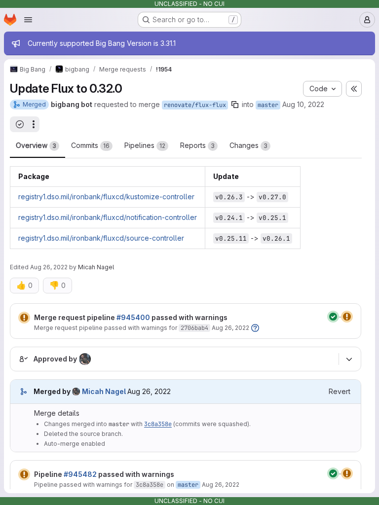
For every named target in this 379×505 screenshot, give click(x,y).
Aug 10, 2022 (303, 104)
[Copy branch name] (235, 104)
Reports (197, 145)
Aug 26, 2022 (49, 267)
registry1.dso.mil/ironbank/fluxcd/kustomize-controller (106, 196)
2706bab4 (194, 328)
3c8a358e (158, 424)
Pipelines (144, 145)
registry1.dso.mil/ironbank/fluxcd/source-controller (101, 238)
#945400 (133, 317)
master (268, 105)
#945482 (80, 474)
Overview (36, 145)
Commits (90, 145)
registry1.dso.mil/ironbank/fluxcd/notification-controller (107, 217)
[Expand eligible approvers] (349, 359)
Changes (248, 145)
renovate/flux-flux (195, 105)
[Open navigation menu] (28, 20)
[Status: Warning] (24, 318)
